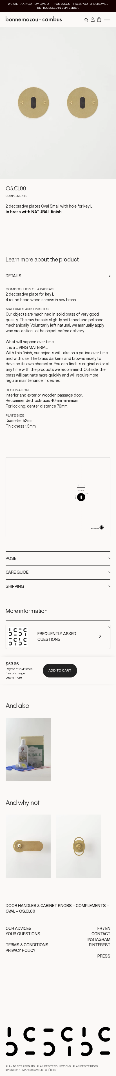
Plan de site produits (20, 1066)
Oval (10, 911)
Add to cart (60, 670)
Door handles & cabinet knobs (39, 905)
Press (103, 956)
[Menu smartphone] (107, 20)
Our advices (19, 928)
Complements (91, 905)
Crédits (50, 1070)
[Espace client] (92, 20)
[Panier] (99, 20)
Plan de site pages (85, 1066)
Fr (99, 928)
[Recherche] (86, 20)
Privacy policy (20, 950)
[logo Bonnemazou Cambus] (34, 19)
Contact (101, 934)
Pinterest (99, 945)
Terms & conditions (27, 945)
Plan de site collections (54, 1066)
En (107, 928)
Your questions (23, 934)
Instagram (99, 939)
